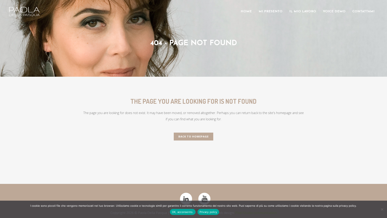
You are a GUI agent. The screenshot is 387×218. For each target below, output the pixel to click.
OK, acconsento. (183, 212)
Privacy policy (208, 212)
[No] (382, 209)
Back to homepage (193, 136)
